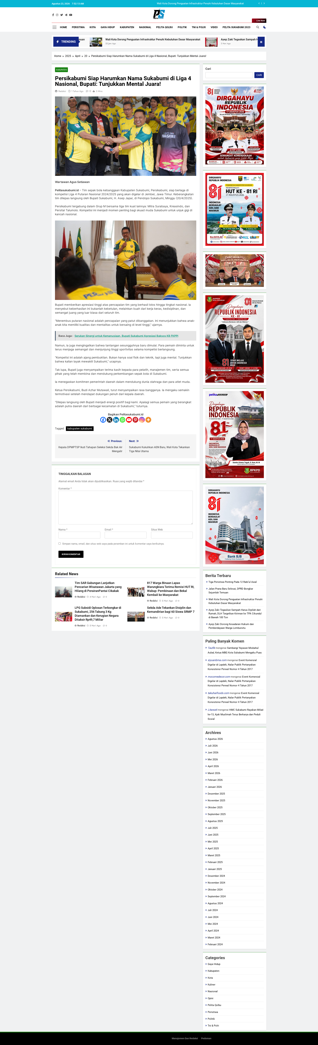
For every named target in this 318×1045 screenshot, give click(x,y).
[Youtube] (129, 420)
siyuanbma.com (217, 660)
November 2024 (216, 882)
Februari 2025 (215, 862)
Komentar (65, 488)
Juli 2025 (213, 827)
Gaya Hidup (108, 27)
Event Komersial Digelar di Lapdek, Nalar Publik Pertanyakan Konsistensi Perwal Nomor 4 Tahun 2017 (232, 665)
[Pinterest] (135, 420)
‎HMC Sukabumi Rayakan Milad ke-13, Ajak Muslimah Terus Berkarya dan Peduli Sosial (235, 714)
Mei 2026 (213, 759)
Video (214, 27)
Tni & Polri (199, 27)
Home (63, 27)
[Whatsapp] (122, 420)
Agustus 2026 (215, 738)
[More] (148, 420)
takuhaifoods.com (218, 693)
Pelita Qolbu (164, 27)
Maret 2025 (214, 855)
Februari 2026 (215, 779)
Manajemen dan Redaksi (185, 1038)
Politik (182, 27)
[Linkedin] (116, 420)
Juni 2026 (213, 752)
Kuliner (211, 984)
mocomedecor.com (219, 676)
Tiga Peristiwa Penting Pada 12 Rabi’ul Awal (233, 581)
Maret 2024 (214, 937)
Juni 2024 (213, 917)
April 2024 (213, 930)
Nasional (145, 27)
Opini (210, 998)
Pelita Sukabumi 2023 (236, 27)
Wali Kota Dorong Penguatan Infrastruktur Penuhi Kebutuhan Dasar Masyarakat (97, 39)
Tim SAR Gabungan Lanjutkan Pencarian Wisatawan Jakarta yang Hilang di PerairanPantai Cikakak (98, 587)
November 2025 (216, 800)
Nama (62, 529)
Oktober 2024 (215, 889)
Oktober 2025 (215, 807)
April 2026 (213, 766)
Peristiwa (78, 27)
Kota (93, 27)
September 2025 (217, 814)
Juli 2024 (213, 910)
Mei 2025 (213, 841)
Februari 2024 (215, 944)
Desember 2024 (216, 875)
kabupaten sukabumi (79, 428)
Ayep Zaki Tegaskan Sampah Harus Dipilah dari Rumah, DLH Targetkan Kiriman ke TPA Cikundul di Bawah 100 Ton (181, 3)
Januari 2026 (215, 786)
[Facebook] (103, 420)
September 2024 (217, 896)
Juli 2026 (213, 745)
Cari (208, 68)
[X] (109, 420)
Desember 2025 (216, 793)
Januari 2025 (215, 869)
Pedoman (206, 1038)
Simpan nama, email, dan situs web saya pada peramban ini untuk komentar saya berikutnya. (113, 543)
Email (109, 529)
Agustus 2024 (215, 903)
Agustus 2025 (215, 821)
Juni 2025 (213, 834)
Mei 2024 (213, 923)
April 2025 (213, 848)
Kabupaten (127, 27)
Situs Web (157, 529)
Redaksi (62, 91)
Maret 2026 (214, 773)
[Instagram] (142, 420)
